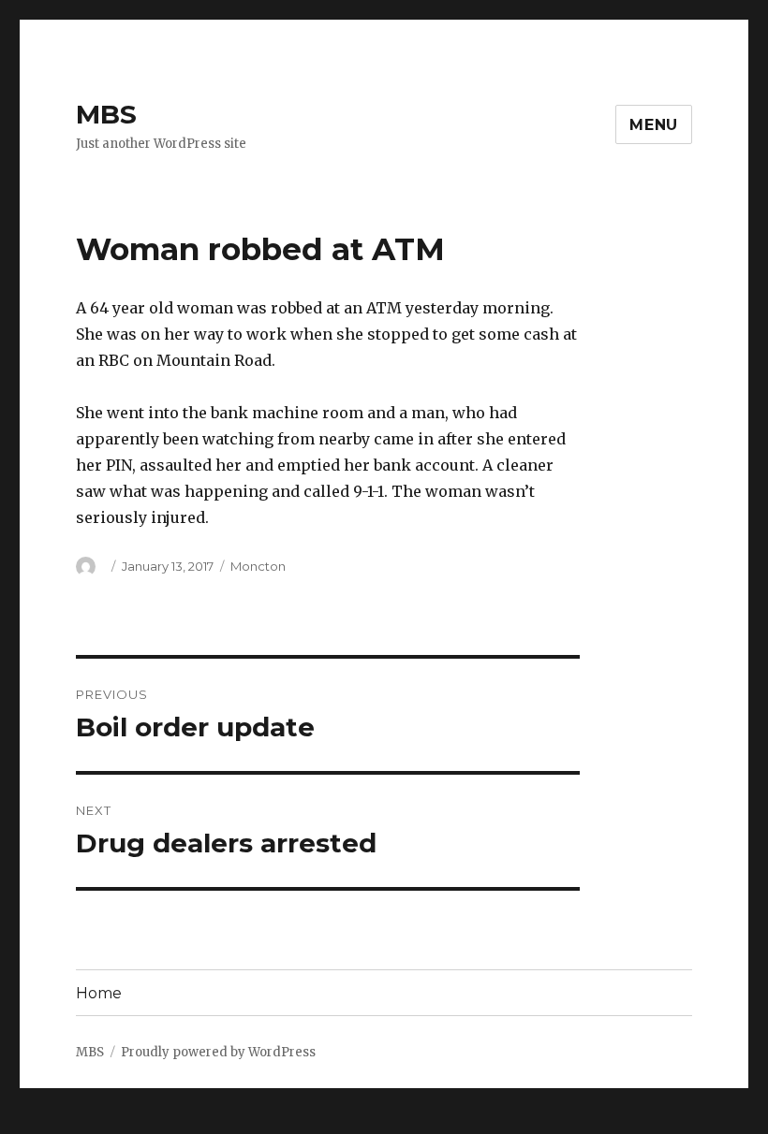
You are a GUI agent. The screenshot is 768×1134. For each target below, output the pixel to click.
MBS (106, 114)
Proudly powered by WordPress (218, 1052)
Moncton (258, 566)
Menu (653, 125)
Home (99, 993)
